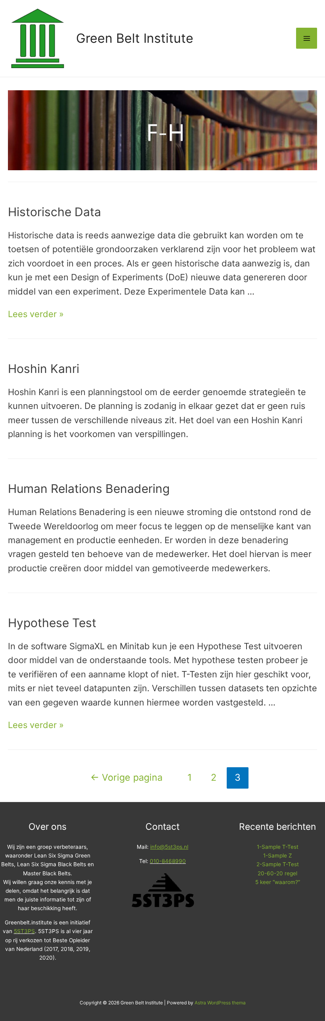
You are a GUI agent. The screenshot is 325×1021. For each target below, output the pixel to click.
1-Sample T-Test (277, 847)
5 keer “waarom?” (277, 882)
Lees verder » (36, 314)
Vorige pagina (126, 777)
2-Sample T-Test (277, 864)
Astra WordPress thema (220, 1003)
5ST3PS (24, 931)
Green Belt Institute (134, 38)
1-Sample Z (277, 855)
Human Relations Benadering (89, 488)
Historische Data (54, 212)
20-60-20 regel (277, 873)
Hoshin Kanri (43, 368)
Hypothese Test (52, 623)
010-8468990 (168, 861)
